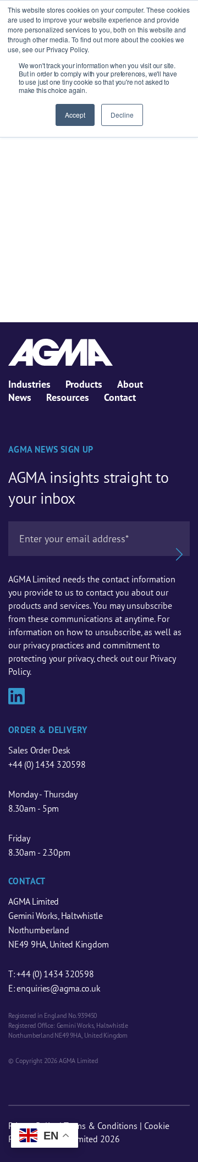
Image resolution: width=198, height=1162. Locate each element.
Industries (29, 384)
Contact (120, 397)
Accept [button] (75, 114)
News (19, 397)
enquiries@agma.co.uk (58, 988)
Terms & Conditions (101, 1125)
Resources (67, 397)
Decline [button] (122, 114)
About (130, 384)
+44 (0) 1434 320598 (46, 764)
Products (83, 384)
